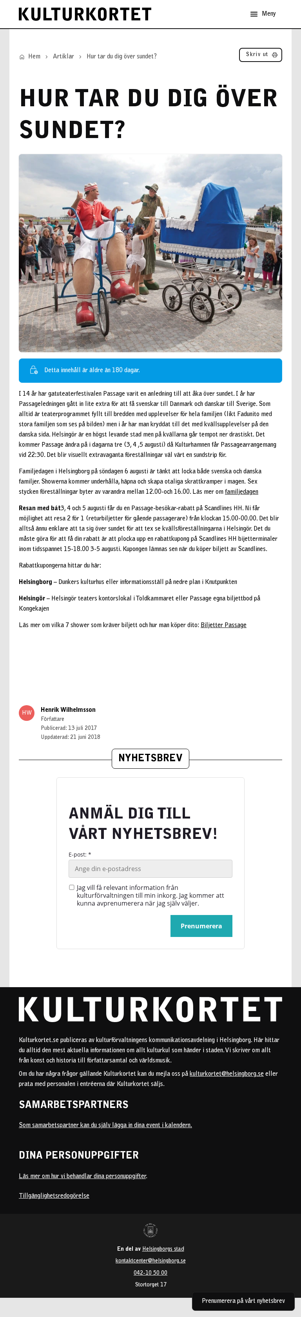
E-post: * (80, 854)
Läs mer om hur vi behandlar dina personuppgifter (82, 1176)
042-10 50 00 (150, 1273)
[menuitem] (260, 56)
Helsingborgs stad (163, 1249)
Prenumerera (201, 926)
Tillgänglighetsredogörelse (54, 1196)
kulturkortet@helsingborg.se (227, 1074)
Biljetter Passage (224, 625)
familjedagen (241, 492)
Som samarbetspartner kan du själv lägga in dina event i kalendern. (105, 1125)
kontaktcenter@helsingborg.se (151, 1261)
